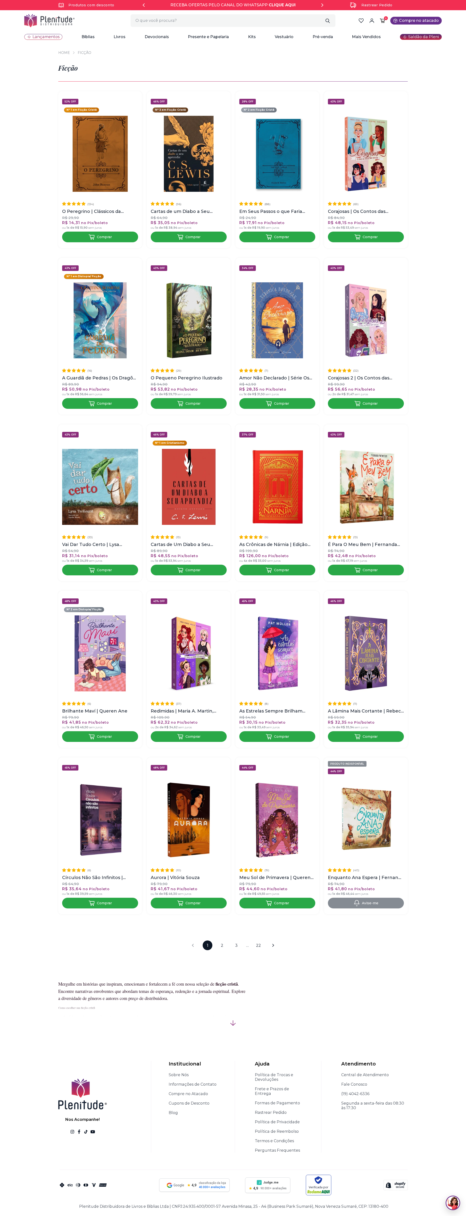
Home (64, 52)
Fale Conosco (354, 1084)
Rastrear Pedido (376, 5)
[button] (88, 37)
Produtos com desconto (91, 5)
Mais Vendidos (366, 36)
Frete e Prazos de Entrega (272, 1091)
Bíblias (88, 36)
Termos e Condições (274, 1141)
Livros (119, 36)
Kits (252, 36)
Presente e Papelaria (208, 36)
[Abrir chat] (453, 1203)
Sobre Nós (179, 1075)
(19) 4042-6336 (355, 1093)
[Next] (322, 5)
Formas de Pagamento (277, 1103)
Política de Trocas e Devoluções (274, 1077)
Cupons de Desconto (189, 1103)
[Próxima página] (273, 945)
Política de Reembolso (277, 1131)
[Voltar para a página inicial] (49, 20)
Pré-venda (323, 36)
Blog (173, 1112)
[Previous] (144, 5)
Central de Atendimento (365, 1075)
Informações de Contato (192, 1084)
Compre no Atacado (188, 1093)
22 (258, 945)
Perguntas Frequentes (277, 1150)
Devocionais (157, 36)
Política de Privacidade (277, 1122)
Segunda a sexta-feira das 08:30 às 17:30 (372, 1105)
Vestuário (284, 36)
